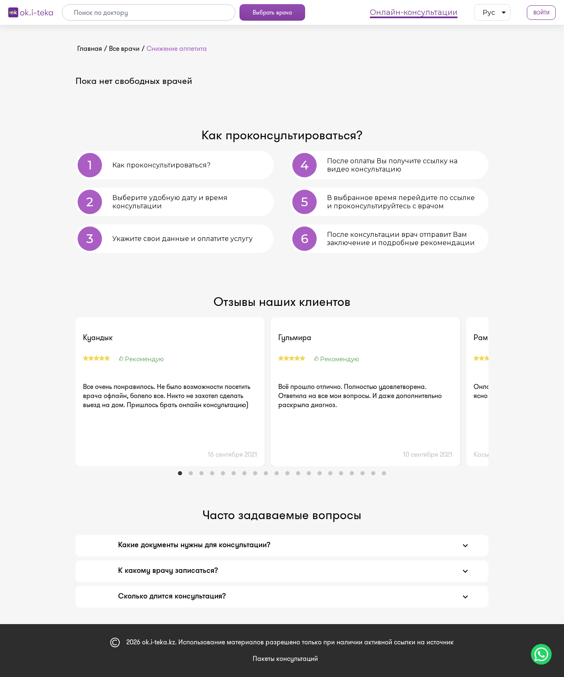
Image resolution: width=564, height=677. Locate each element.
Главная (89, 48)
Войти (541, 12)
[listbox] (492, 12)
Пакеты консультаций (285, 658)
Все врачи (124, 48)
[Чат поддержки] (541, 654)
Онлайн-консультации (413, 12)
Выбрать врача (272, 12)
